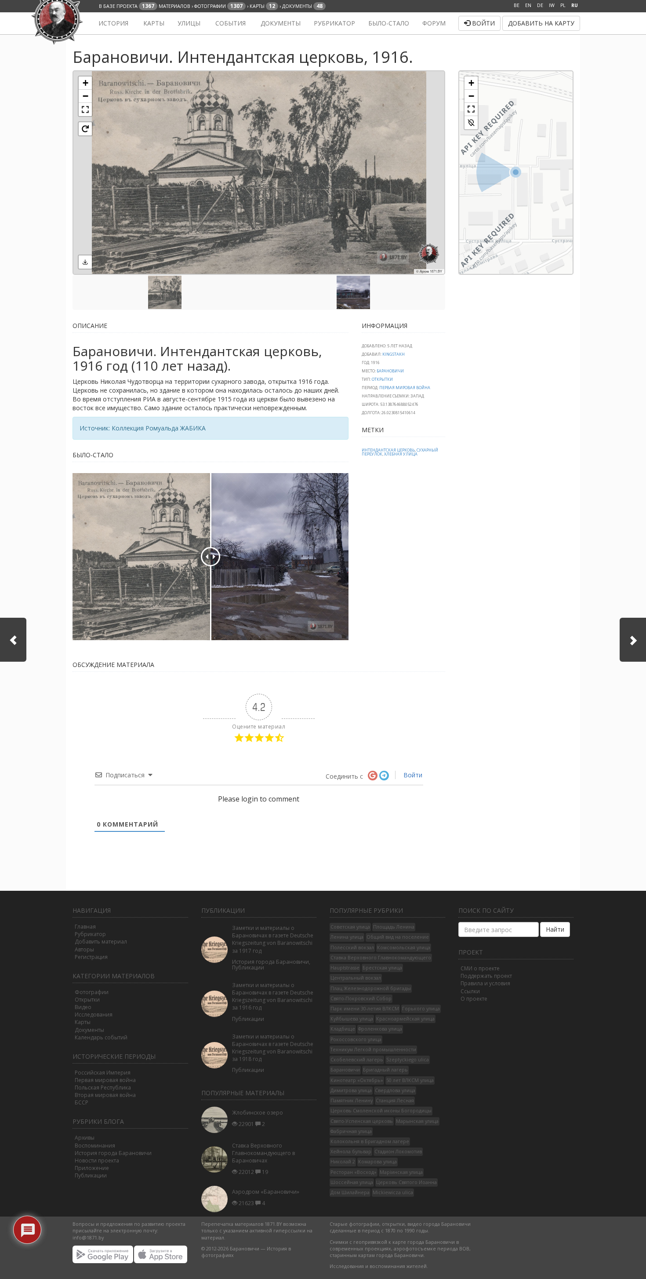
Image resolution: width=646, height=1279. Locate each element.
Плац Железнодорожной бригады (370, 988)
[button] (85, 83)
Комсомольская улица (403, 947)
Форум (434, 23)
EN (528, 5)
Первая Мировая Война (404, 387)
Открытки (382, 379)
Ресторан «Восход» (353, 1172)
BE (516, 5)
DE (540, 5)
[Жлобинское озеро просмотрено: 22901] (216, 1120)
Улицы (189, 23)
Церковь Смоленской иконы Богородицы (381, 1111)
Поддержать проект (486, 976)
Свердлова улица (395, 1090)
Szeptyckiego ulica (407, 1060)
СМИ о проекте (480, 968)
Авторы (84, 949)
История (112, 23)
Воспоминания (95, 1145)
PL (563, 5)
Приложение (92, 1168)
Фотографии (92, 992)
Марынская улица (417, 1121)
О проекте (474, 998)
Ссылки (470, 991)
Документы (280, 23)
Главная (85, 926)
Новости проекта (97, 1160)
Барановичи (390, 371)
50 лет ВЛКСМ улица (410, 1080)
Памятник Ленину (351, 1100)
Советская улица (350, 927)
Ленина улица (346, 937)
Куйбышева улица (351, 1019)
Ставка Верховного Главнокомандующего (380, 958)
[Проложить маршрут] (471, 122)
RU (574, 5)
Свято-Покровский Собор (361, 998)
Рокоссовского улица (355, 1039)
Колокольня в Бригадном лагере (369, 1141)
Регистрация (91, 957)
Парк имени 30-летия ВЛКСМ (364, 1009)
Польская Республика (103, 1087)
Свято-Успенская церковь (361, 1121)
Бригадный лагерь (385, 1070)
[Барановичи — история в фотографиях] (78, 23)
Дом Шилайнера (350, 1192)
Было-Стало (388, 23)
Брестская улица (382, 968)
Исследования (94, 1014)
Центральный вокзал (355, 978)
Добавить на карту (541, 23)
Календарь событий (101, 1037)
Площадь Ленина (393, 927)
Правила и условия (485, 983)
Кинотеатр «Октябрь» (356, 1080)
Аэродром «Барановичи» (265, 1191)
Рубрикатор (334, 23)
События (230, 23)
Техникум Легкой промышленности (373, 1049)
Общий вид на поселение (398, 937)
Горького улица (421, 1009)
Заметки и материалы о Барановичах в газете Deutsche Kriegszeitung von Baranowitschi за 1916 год (272, 996)
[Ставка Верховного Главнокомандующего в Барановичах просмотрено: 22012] (216, 1160)
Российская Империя (103, 1072)
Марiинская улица (401, 1172)
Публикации (91, 1175)
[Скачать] (85, 262)
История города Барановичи (113, 1153)
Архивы (84, 1137)
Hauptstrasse (344, 968)
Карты (153, 23)
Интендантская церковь (388, 450)
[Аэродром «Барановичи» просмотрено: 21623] (216, 1199)
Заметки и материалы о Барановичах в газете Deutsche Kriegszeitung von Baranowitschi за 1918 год (272, 1048)
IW (552, 5)
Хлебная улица (400, 454)
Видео (83, 1007)
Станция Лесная (395, 1100)
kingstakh (393, 354)
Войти (482, 23)
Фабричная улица (351, 1131)
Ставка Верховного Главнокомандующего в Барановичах (263, 1153)
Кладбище (342, 1029)
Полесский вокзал (352, 947)
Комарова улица (377, 1162)
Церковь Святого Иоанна (406, 1182)
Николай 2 (342, 1162)
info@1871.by (88, 1238)
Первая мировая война (105, 1080)
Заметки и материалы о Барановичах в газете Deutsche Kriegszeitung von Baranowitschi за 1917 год (272, 939)
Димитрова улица (351, 1090)
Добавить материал (101, 941)
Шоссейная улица (351, 1182)
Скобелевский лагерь (356, 1060)
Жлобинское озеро (257, 1112)
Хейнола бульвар (350, 1151)
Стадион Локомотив (398, 1151)
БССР (81, 1102)
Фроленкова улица (380, 1029)
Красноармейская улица (405, 1019)
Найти (555, 929)
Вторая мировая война (105, 1095)
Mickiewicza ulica (393, 1192)
